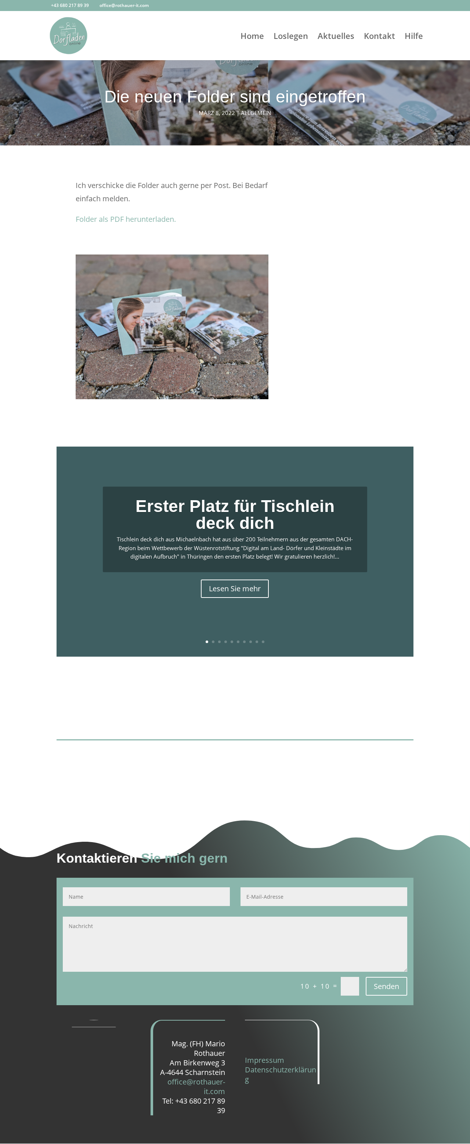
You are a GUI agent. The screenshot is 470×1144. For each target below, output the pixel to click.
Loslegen (291, 37)
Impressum (264, 1060)
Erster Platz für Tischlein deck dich (235, 515)
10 (263, 641)
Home (252, 37)
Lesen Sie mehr (235, 588)
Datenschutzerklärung (280, 1074)
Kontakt (379, 37)
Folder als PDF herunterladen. (126, 219)
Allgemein (256, 112)
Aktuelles (336, 37)
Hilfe (414, 37)
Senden (386, 986)
